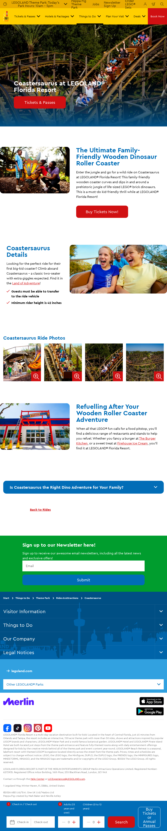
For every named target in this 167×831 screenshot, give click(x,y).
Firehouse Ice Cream (132, 443)
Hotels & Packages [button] (57, 16)
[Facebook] (7, 728)
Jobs (95, 4)
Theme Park (43, 597)
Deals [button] (137, 16)
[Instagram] (28, 728)
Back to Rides (40, 509)
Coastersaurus (93, 597)
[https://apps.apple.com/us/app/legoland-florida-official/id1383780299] (152, 701)
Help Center (37, 778)
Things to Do (22, 597)
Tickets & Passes (39, 102)
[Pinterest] (38, 728)
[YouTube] (48, 728)
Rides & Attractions (67, 597)
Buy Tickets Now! (102, 211)
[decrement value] (63, 822)
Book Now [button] (158, 16)
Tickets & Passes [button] (24, 16)
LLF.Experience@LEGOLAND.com (66, 778)
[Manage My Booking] (145, 4)
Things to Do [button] (87, 16)
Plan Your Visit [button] (115, 16)
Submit (83, 579)
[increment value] (75, 822)
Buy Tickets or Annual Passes (149, 817)
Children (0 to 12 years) (92, 806)
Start (6, 597)
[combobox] (83, 684)
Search (121, 821)
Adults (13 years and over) (69, 808)
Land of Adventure (26, 283)
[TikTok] (17, 728)
